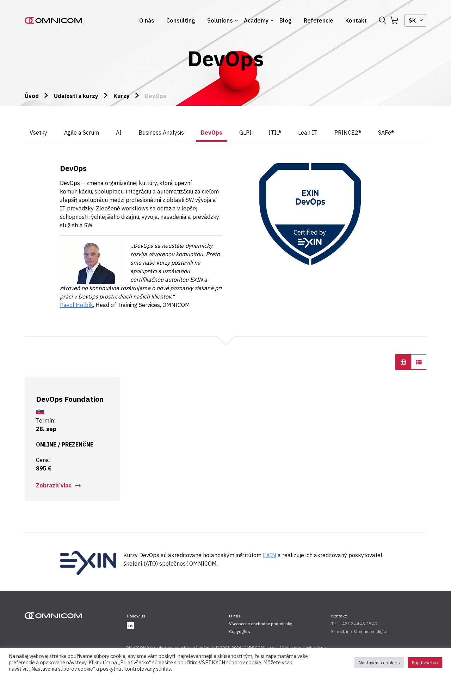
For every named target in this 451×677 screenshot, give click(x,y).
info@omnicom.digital (367, 631)
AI (119, 132)
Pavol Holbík (76, 304)
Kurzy (121, 95)
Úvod (32, 95)
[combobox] (415, 20)
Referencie (318, 20)
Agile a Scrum (81, 132)
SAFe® (386, 132)
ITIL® (274, 132)
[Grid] (403, 362)
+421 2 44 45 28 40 (358, 623)
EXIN (269, 555)
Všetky (38, 132)
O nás (146, 20)
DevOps (211, 132)
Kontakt (356, 20)
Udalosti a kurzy (76, 95)
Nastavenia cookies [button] (379, 663)
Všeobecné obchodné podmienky (260, 623)
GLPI (245, 132)
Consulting (180, 20)
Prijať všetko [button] (425, 663)
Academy (256, 20)
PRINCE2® (347, 132)
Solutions (220, 20)
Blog (285, 20)
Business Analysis (161, 132)
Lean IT (307, 132)
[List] (418, 362)
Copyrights (239, 631)
